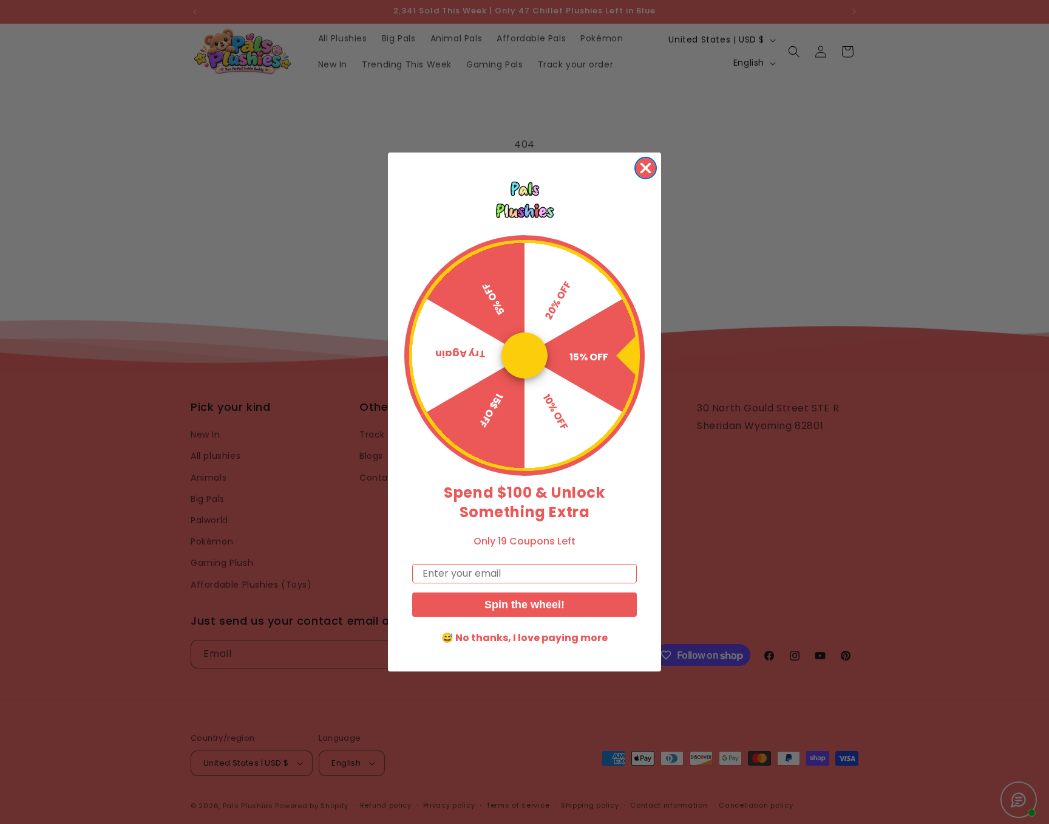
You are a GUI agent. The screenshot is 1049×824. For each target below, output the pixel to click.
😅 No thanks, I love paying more (524, 638)
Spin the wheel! (524, 605)
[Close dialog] (645, 168)
